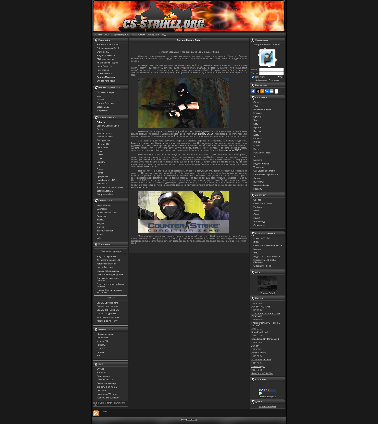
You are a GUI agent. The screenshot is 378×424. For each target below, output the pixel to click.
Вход (163, 35)
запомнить (260, 77)
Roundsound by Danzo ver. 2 (265, 339)
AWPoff (254, 346)
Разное (103, 411)
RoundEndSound (259, 332)
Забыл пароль (261, 80)
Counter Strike (267, 293)
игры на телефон (267, 406)
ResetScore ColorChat (262, 373)
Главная (98, 35)
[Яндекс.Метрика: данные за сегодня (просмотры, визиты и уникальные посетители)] (267, 395)
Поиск (106, 35)
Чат (113, 35)
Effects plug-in (258, 366)
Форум (119, 35)
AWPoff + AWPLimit (260, 307)
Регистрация (153, 35)
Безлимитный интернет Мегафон (147, 143)
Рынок (127, 35)
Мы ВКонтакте (138, 35)
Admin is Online (258, 352)
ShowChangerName (261, 359)
